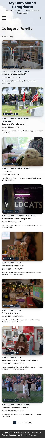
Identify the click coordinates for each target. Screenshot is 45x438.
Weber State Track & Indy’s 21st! (16, 218)
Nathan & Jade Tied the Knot (15, 407)
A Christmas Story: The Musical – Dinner (20, 360)
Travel (27, 405)
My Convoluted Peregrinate (22, 5)
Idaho (19, 118)
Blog (4, 118)
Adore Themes (29, 435)
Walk (26, 71)
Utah (20, 71)
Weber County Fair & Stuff (14, 74)
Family (4, 71)
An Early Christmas (10, 313)
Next (30, 422)
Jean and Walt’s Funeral (13, 124)
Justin (13, 71)
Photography (8, 121)
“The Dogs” (7, 171)
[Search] (40, 18)
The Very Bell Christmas (13, 266)
